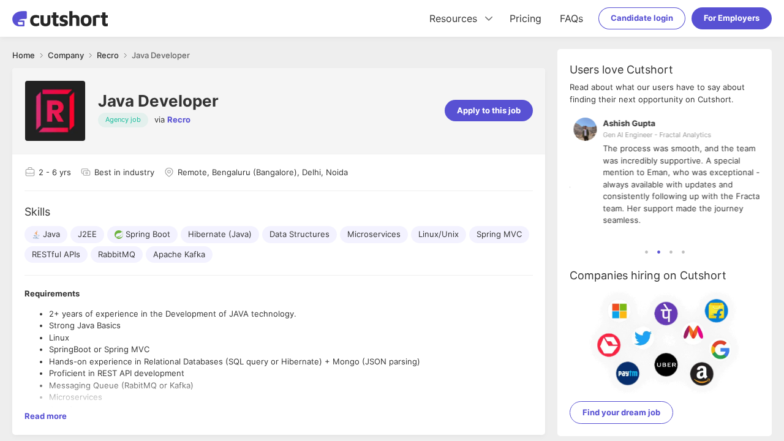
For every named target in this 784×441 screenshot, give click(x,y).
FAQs (571, 18)
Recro (178, 119)
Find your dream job (621, 412)
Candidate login (642, 18)
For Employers (732, 18)
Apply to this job (489, 110)
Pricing (525, 18)
